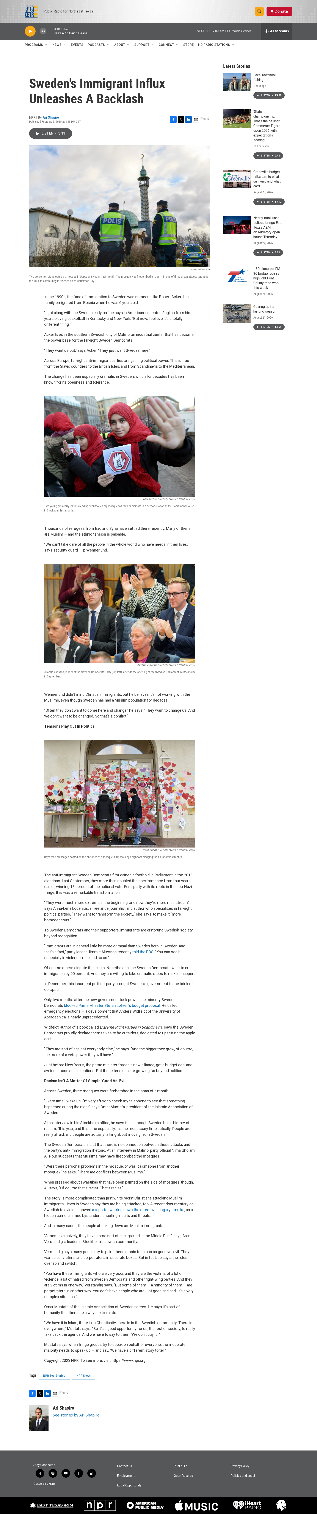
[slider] (50, 31)
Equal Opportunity (129, 1485)
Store (188, 44)
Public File (180, 1466)
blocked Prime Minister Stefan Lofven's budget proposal (112, 1005)
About (119, 44)
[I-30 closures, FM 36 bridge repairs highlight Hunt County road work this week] (237, 276)
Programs (34, 44)
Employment (126, 1475)
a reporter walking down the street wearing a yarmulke (138, 1209)
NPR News (84, 1375)
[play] (30, 31)
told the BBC (143, 952)
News (57, 44)
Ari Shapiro (51, 117)
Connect (166, 44)
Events (77, 44)
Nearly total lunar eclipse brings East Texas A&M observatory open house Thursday (267, 227)
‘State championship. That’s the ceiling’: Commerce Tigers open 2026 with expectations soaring (266, 126)
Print (204, 118)
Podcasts (96, 44)
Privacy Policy (240, 1466)
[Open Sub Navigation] (46, 44)
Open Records (183, 1475)
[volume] (43, 31)
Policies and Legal (243, 1475)
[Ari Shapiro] (39, 1418)
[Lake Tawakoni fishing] (237, 82)
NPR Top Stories (54, 1375)
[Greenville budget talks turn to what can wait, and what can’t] (237, 179)
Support (141, 44)
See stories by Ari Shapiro (76, 1415)
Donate (281, 11)
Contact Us (124, 1466)
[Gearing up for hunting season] (237, 313)
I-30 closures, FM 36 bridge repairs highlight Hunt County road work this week (266, 278)
